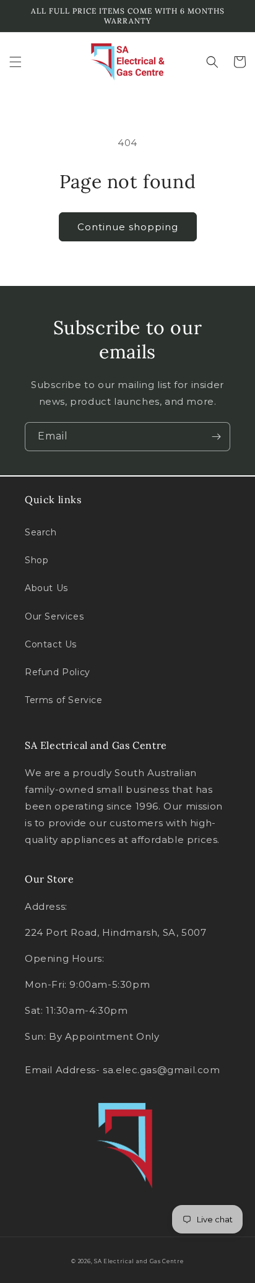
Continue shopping (127, 227)
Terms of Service (64, 700)
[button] (15, 62)
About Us (46, 588)
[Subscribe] (216, 436)
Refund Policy (57, 672)
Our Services (54, 616)
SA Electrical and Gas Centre (139, 1261)
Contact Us (51, 644)
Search (41, 532)
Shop (36, 560)
